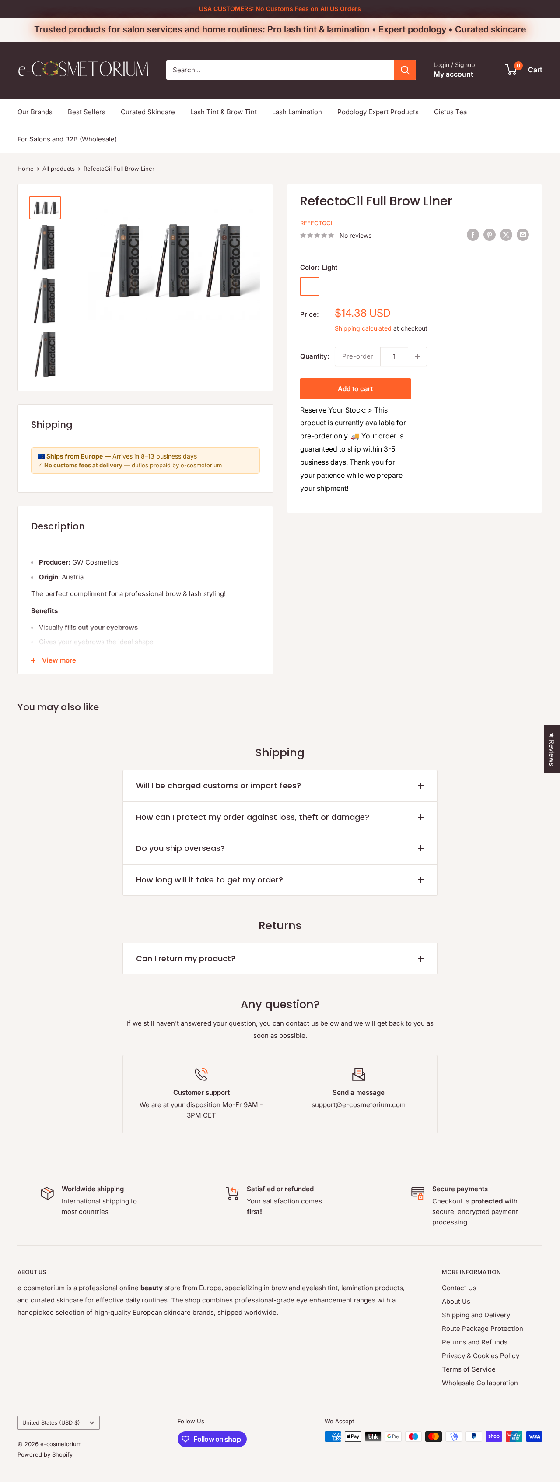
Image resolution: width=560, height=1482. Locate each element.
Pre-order (357, 356)
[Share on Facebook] (473, 235)
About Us (456, 1301)
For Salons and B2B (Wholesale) (67, 139)
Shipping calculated (363, 328)
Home (26, 168)
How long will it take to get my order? (209, 879)
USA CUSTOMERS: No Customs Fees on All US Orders (280, 8)
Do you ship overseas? (180, 848)
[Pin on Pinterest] (489, 235)
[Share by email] (523, 235)
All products (58, 168)
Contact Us (459, 1288)
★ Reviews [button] (552, 749)
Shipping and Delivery (476, 1315)
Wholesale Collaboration (480, 1383)
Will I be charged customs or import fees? (218, 785)
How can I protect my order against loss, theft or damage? (252, 817)
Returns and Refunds (475, 1342)
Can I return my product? (185, 958)
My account (453, 74)
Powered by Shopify (45, 1454)
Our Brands (35, 112)
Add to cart (355, 389)
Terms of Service (469, 1369)
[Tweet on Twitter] (506, 235)
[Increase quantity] (417, 356)
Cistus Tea (450, 112)
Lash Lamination (297, 112)
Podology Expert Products (378, 112)
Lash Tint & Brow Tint (223, 112)
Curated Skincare (148, 112)
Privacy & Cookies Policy (480, 1355)
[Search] (405, 70)
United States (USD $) (51, 1422)
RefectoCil (317, 222)
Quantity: (314, 356)
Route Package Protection (482, 1328)
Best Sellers (86, 112)
